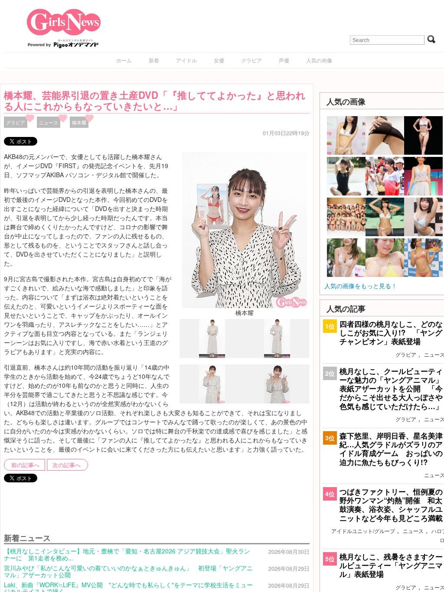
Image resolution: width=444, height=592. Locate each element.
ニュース (48, 122)
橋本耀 (79, 122)
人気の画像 (319, 60)
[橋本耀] (244, 229)
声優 (284, 60)
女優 (219, 60)
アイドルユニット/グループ (363, 530)
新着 (154, 60)
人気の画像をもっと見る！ (360, 285)
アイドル (186, 60)
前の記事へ (25, 465)
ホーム (124, 60)
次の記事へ (66, 465)
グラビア (251, 60)
